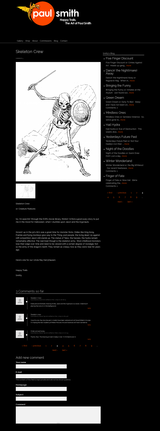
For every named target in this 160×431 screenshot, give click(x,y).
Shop (27, 41)
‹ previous (36, 346)
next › (55, 350)
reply (89, 308)
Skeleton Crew (36, 298)
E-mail (19, 372)
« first (24, 346)
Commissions (46, 41)
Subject (19, 394)
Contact (63, 41)
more (128, 65)
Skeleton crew (36, 315)
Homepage (21, 385)
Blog (56, 41)
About (35, 41)
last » (64, 350)
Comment (21, 404)
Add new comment (22, 282)
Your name (21, 362)
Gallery (20, 41)
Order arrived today (38, 331)
